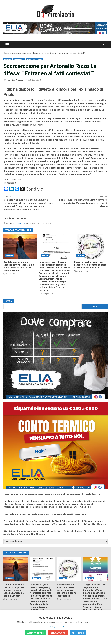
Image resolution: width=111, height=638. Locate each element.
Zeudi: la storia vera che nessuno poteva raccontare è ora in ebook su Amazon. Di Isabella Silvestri (20, 246)
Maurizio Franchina (16, 80)
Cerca (8, 301)
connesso (20, 223)
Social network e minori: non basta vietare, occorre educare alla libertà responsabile (91, 246)
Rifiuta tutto (57, 633)
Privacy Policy (49, 627)
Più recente (37, 59)
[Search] (104, 44)
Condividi (35, 189)
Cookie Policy (62, 627)
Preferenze (78, 633)
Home (6, 52)
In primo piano (19, 59)
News (29, 59)
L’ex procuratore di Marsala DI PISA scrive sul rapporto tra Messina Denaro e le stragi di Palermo (83, 201)
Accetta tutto (35, 633)
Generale (7, 59)
